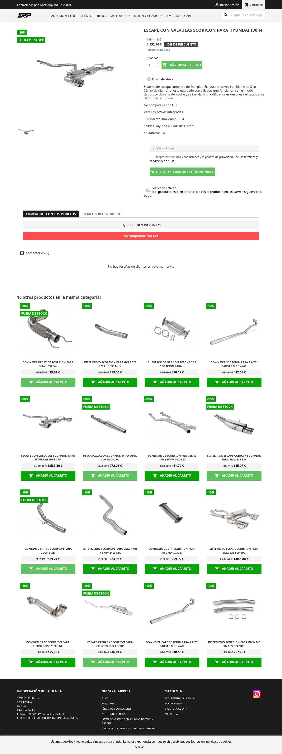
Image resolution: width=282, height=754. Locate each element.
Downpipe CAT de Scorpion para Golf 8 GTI (48, 550)
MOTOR (116, 16)
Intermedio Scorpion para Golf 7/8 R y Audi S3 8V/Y (110, 364)
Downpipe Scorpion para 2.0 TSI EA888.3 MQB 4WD (234, 364)
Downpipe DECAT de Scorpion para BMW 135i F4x (48, 364)
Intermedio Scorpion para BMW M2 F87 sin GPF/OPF (234, 644)
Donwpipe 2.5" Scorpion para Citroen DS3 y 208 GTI (48, 644)
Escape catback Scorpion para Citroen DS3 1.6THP (110, 644)
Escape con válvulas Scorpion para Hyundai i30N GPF (48, 457)
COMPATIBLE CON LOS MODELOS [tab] (51, 214)
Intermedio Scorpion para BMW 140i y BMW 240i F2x (110, 550)
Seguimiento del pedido (180, 698)
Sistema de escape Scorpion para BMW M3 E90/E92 (234, 550)
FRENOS (101, 16)
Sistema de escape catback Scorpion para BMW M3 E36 (234, 457)
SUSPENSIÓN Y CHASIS (141, 16)
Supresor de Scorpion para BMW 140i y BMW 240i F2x (172, 457)
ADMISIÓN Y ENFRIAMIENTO (71, 16)
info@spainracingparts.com (60, 718)
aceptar (139, 746)
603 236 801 (62, 5)
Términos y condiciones (116, 708)
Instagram (256, 694)
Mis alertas (172, 714)
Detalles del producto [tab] (102, 214)
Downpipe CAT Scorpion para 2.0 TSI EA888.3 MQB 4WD (172, 644)
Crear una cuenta (176, 708)
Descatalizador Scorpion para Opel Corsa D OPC (110, 457)
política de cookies (219, 741)
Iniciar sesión (173, 703)
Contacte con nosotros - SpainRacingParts (128, 728)
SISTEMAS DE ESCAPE (176, 16)
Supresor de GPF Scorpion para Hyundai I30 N (172, 550)
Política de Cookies (113, 714)
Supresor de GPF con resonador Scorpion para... (172, 364)
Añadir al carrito (181, 65)
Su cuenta (173, 691)
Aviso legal (108, 703)
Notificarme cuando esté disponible (182, 172)
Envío (104, 698)
